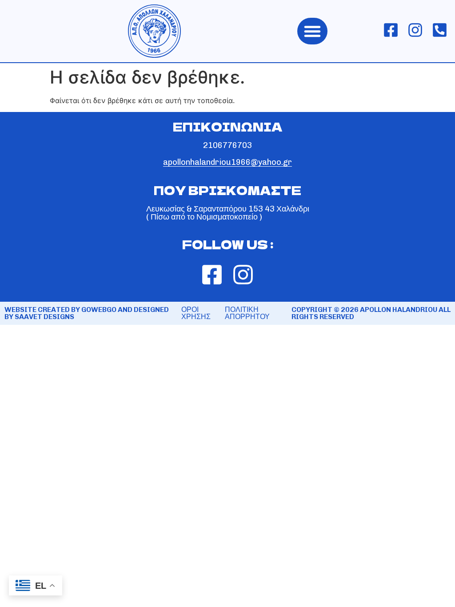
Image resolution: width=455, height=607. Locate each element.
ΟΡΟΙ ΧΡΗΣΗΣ (196, 313)
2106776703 (227, 145)
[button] (312, 31)
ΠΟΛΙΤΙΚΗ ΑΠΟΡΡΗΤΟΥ (247, 313)
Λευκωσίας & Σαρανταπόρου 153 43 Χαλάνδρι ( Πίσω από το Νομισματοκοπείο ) (227, 213)
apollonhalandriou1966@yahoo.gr (227, 162)
